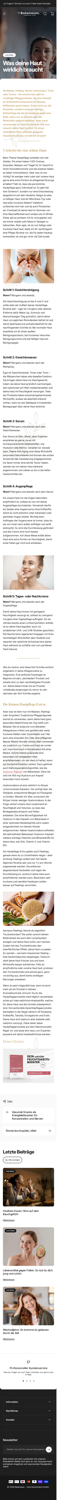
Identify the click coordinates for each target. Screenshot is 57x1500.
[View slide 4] (34, 1381)
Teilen (10, 1101)
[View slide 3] (30, 1381)
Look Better (9, 55)
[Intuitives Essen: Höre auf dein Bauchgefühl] (28, 1187)
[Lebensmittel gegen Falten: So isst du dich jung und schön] (28, 1246)
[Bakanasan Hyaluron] (28, 1066)
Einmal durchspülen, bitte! (21, 1130)
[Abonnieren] (47, 1469)
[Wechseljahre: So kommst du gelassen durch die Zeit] (28, 1306)
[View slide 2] (26, 1381)
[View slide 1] (23, 1381)
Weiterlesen (8, 1220)
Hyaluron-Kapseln (13, 771)
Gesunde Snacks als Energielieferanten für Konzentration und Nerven (27, 1115)
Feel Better (10, 1171)
